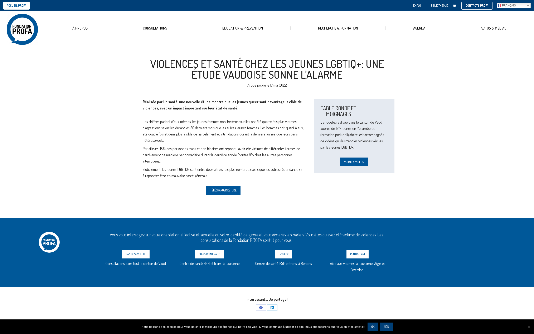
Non (386, 326)
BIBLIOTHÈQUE (439, 5)
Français (508, 5)
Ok (372, 326)
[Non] (529, 327)
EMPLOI (417, 5)
